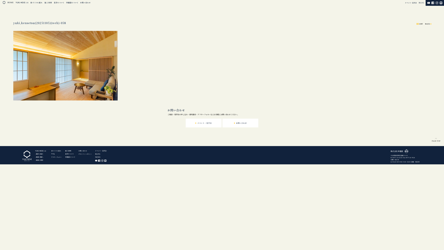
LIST (421, 24)
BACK (427, 24)
